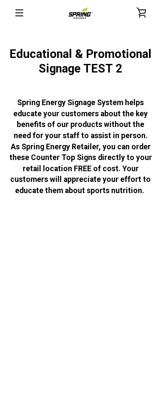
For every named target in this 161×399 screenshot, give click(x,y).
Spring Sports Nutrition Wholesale (96, 370)
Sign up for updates (80, 287)
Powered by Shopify (81, 378)
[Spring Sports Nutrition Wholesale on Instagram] (87, 350)
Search (57, 267)
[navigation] (19, 13)
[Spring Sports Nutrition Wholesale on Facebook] (73, 350)
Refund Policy (95, 267)
